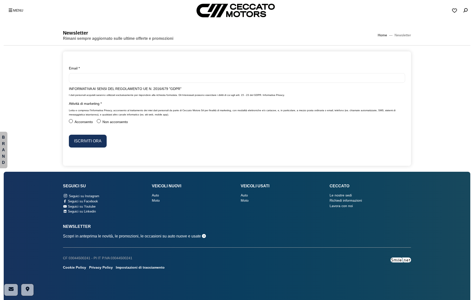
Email (74, 68)
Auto (155, 195)
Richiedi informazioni (346, 200)
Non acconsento (115, 122)
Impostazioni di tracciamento (140, 267)
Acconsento (84, 122)
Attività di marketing (85, 104)
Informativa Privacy (273, 95)
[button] (14, 10)
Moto (156, 200)
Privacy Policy (101, 267)
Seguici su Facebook (82, 201)
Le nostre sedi (341, 195)
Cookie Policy (74, 267)
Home (382, 35)
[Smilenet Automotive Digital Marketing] (401, 260)
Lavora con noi (341, 206)
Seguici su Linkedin (81, 211)
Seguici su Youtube (81, 206)
